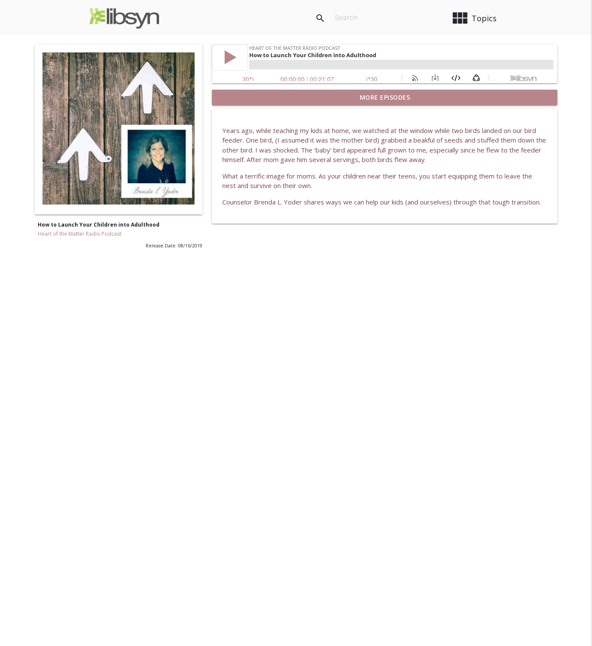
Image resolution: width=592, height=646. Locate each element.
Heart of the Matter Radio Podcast (79, 233)
